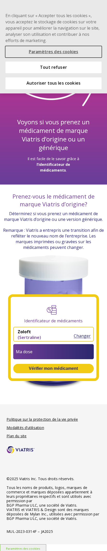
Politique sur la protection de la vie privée (42, 419)
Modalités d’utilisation (25, 427)
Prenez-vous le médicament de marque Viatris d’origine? (53, 200)
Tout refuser (53, 67)
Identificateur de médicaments (53, 321)
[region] (53, 46)
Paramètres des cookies (53, 52)
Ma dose (24, 352)
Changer (82, 336)
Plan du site (16, 435)
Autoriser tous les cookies (53, 83)
